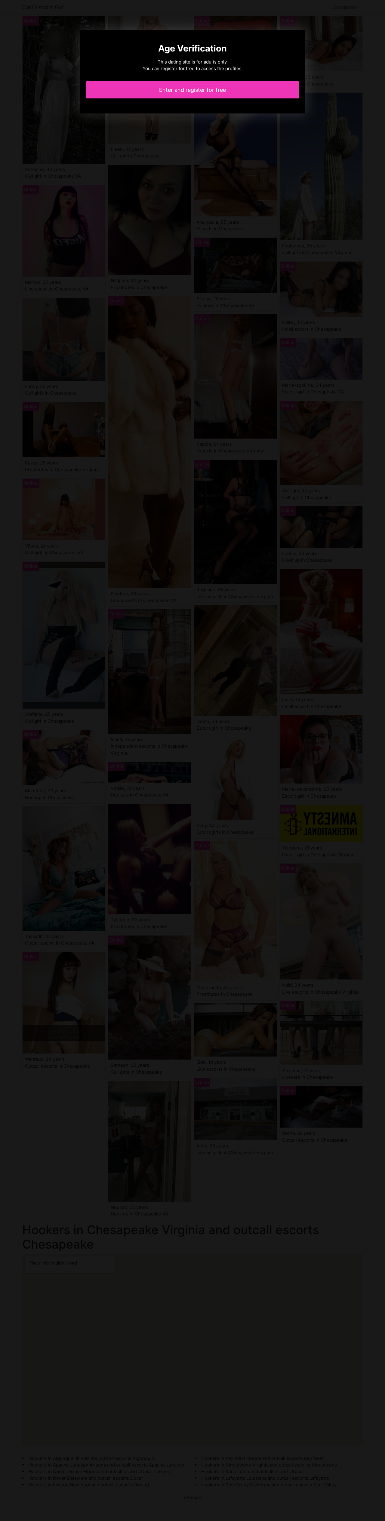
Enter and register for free (192, 90)
